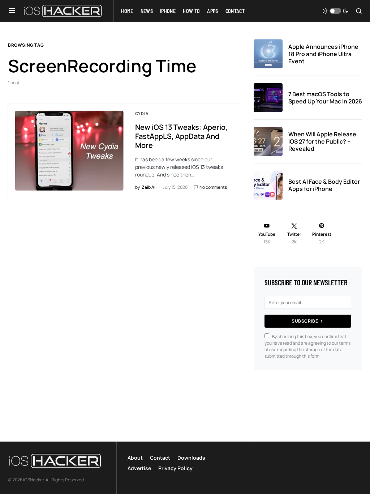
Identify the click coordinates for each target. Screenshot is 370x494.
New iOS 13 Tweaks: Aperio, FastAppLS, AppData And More (181, 136)
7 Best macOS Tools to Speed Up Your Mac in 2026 (325, 97)
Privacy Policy (175, 468)
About (135, 457)
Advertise (139, 468)
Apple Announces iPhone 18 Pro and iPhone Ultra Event (323, 54)
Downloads (191, 457)
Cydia (142, 113)
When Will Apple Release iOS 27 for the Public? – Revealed (322, 141)
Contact (160, 457)
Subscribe (305, 321)
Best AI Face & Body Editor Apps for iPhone (324, 185)
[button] (12, 11)
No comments (213, 187)
